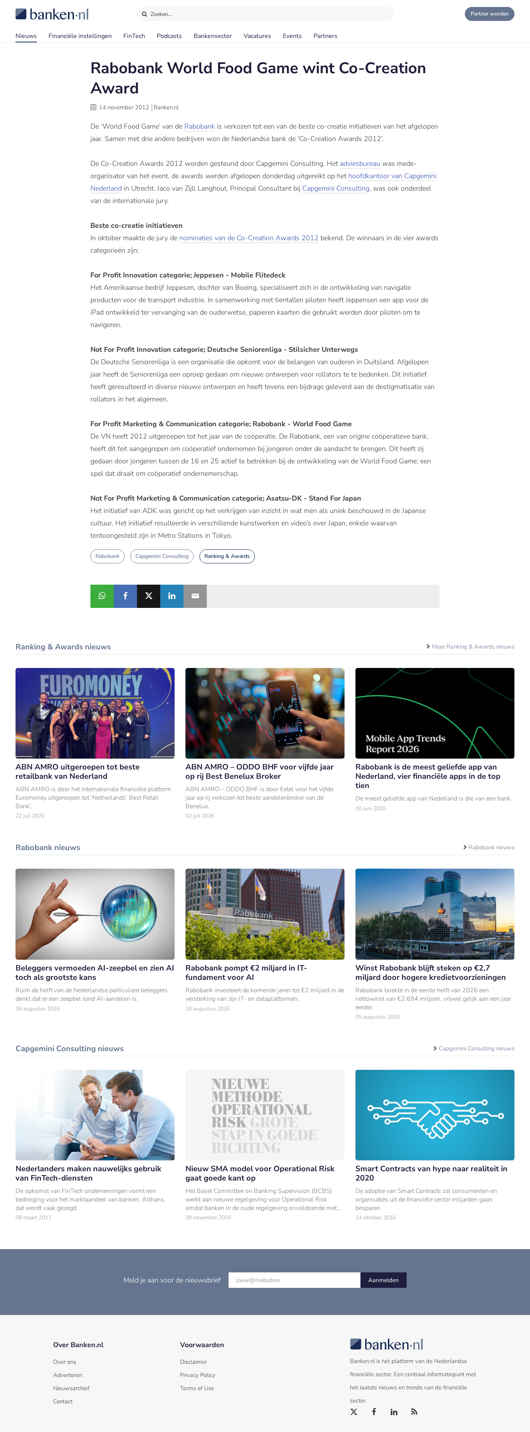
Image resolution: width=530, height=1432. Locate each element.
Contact (63, 1401)
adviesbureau (360, 163)
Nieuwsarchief (71, 1388)
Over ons (64, 1362)
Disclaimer (193, 1362)
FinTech (134, 36)
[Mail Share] (195, 596)
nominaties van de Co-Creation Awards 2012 (249, 238)
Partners (325, 36)
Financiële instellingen (80, 36)
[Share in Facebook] (125, 596)
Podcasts (169, 36)
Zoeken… (160, 14)
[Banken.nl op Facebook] (374, 1412)
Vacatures (257, 36)
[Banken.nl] (33, 9)
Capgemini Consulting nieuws (476, 1048)
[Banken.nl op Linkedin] (394, 1412)
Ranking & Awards (227, 556)
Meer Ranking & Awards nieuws (473, 647)
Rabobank (199, 126)
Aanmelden (383, 1280)
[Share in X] (148, 596)
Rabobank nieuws (491, 847)
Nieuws (26, 36)
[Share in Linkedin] (172, 596)
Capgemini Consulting (335, 188)
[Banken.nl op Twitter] (354, 1412)
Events (292, 36)
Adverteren (67, 1375)
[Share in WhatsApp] (102, 596)
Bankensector (213, 36)
